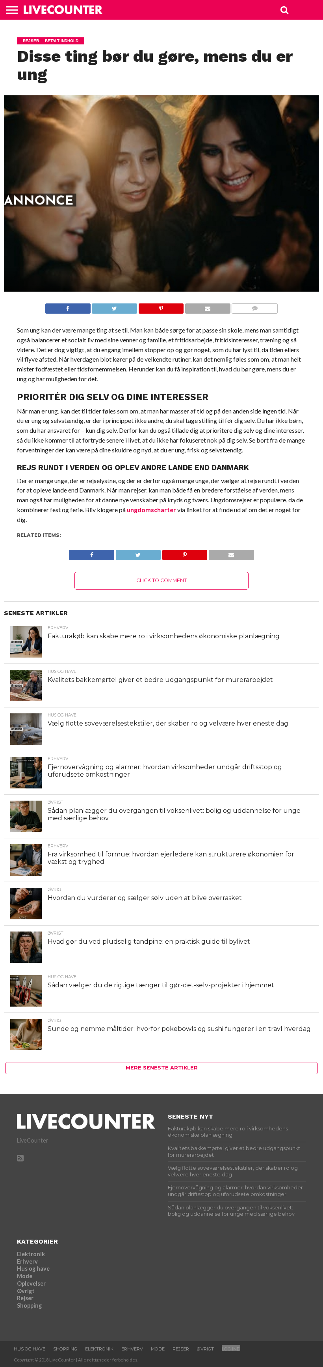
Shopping (29, 1305)
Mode (24, 1276)
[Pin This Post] (161, 306)
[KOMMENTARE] (255, 306)
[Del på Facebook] (68, 306)
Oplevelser (31, 1283)
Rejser (25, 1298)
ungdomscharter (151, 509)
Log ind (231, 1349)
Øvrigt (26, 1291)
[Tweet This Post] (114, 306)
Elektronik (31, 1254)
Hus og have (33, 1268)
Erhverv (27, 1261)
